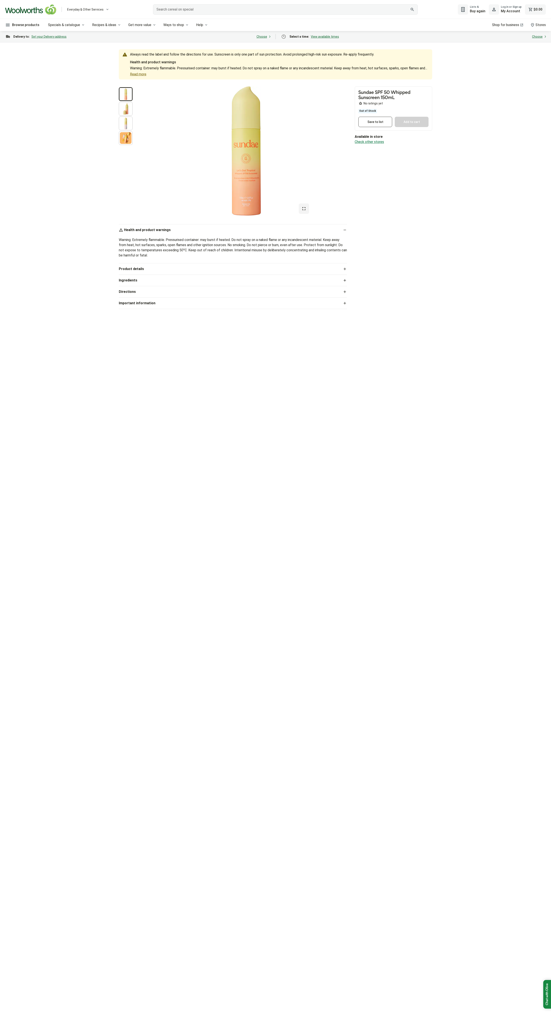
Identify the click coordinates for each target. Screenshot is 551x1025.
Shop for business (505, 25)
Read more (138, 74)
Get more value (139, 25)
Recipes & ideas (104, 25)
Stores (541, 25)
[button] (126, 94)
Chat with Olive (547, 994)
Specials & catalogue (64, 25)
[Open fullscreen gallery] (304, 208)
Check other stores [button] (369, 142)
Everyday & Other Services (85, 9)
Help (199, 25)
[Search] (412, 9)
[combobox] (285, 9)
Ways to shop (173, 25)
